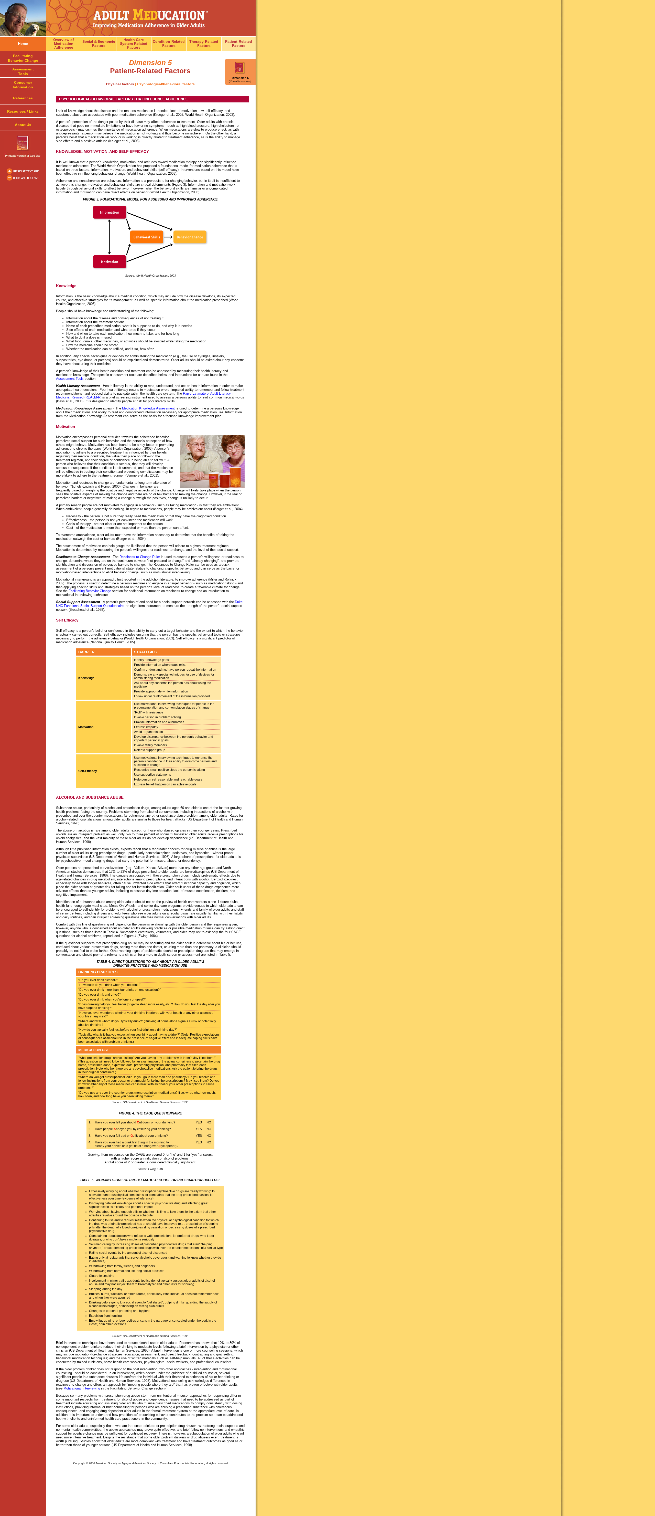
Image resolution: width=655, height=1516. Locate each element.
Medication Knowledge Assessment (148, 408)
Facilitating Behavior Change (90, 591)
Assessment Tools (70, 379)
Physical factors (120, 84)
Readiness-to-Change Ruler (139, 557)
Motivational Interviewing (81, 1388)
